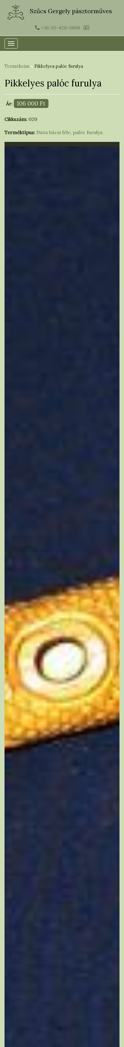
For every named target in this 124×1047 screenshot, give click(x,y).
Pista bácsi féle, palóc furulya (69, 132)
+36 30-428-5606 (60, 28)
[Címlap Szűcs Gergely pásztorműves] (16, 11)
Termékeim (17, 66)
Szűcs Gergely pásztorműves (71, 11)
